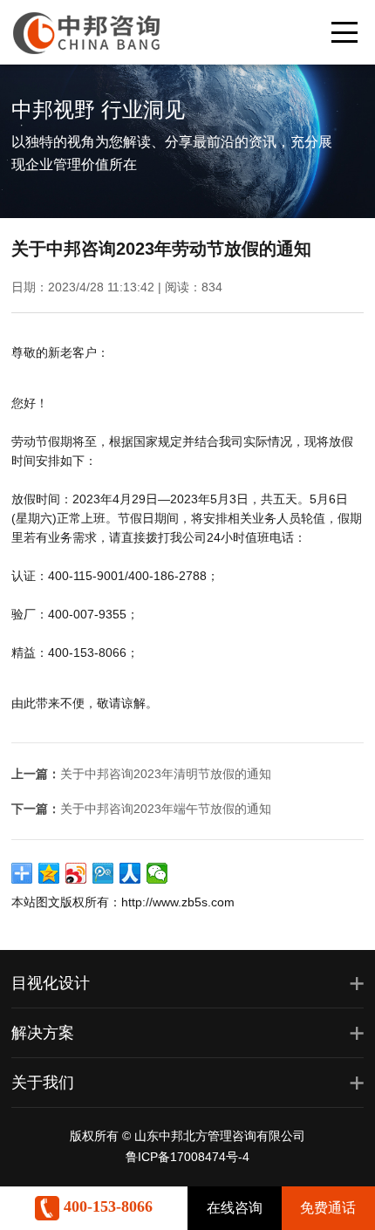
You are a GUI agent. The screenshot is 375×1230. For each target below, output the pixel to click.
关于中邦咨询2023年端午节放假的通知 (165, 809)
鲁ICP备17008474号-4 (187, 1157)
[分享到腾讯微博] (103, 873)
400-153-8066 (106, 1206)
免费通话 (328, 1207)
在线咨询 (234, 1207)
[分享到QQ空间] (49, 873)
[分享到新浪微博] (76, 873)
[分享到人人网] (130, 873)
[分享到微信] (157, 873)
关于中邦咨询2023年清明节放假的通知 (165, 774)
